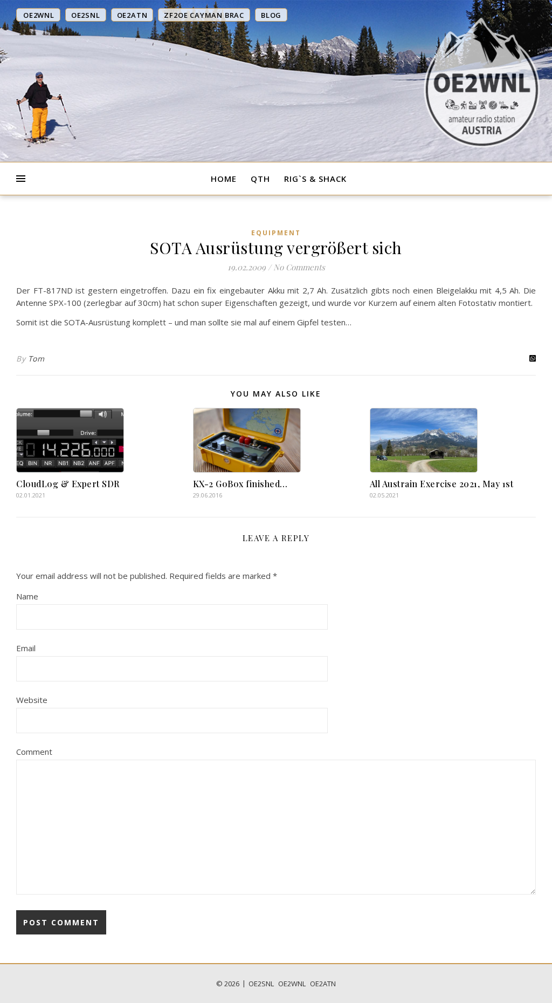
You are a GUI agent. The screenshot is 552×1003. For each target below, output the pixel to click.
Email (26, 648)
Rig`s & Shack (315, 178)
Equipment (276, 232)
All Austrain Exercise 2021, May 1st (442, 483)
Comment (34, 751)
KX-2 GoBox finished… (240, 483)
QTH (260, 178)
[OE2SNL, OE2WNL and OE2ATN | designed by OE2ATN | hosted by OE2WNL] (482, 82)
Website (31, 699)
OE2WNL (292, 983)
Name (27, 596)
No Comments (299, 267)
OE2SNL (261, 983)
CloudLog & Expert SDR (68, 483)
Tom (36, 358)
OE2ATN (323, 983)
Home (224, 178)
